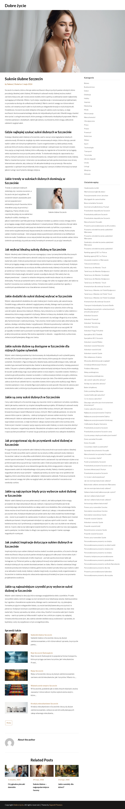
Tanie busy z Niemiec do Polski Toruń (98, 294)
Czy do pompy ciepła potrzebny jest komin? (100, 435)
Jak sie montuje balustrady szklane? (97, 481)
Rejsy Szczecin (37, 671)
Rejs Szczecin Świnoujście (42, 653)
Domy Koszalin (89, 443)
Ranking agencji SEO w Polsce (95, 252)
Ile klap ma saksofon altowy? (95, 384)
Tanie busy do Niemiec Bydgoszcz (96, 271)
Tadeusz (10, 84)
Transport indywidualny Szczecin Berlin (99, 305)
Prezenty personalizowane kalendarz (98, 571)
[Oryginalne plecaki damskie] (16, 770)
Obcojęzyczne (89, 121)
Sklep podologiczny (91, 372)
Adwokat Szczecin (91, 315)
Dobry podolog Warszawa (93, 391)
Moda (9, 723)
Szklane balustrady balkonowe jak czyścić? (100, 492)
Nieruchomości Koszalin (93, 222)
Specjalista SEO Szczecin (93, 338)
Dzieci (86, 91)
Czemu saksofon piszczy (93, 409)
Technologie (89, 147)
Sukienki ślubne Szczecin (41, 635)
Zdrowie (87, 174)
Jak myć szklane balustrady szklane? (97, 500)
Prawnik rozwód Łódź (92, 526)
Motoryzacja (88, 113)
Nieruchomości (89, 117)
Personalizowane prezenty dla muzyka (98, 575)
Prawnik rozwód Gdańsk (93, 519)
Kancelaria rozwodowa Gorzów (96, 511)
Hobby (86, 98)
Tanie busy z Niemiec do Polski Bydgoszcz (99, 290)
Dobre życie (15, 5)
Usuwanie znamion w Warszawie (96, 260)
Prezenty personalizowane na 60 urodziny (100, 226)
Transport (88, 151)
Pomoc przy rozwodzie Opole (95, 537)
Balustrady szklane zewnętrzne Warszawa (100, 484)
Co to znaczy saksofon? (93, 399)
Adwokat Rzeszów (91, 327)
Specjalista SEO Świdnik (93, 334)
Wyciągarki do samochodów (94, 199)
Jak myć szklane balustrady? (94, 496)
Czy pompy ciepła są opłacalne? (96, 447)
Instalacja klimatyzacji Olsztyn (95, 365)
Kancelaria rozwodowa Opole (95, 515)
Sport (86, 144)
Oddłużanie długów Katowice (95, 424)
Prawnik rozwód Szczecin (93, 534)
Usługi (86, 166)
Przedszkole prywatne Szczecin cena (98, 431)
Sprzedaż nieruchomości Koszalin (96, 450)
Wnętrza (87, 170)
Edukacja (87, 94)
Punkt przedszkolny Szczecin (95, 462)
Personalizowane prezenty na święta (98, 541)
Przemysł (87, 132)
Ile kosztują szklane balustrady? (96, 503)
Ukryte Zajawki (89, 159)
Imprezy (87, 102)
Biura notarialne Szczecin (93, 203)
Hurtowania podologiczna (93, 376)
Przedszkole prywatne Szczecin (96, 428)
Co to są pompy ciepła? (93, 458)
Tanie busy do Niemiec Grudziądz (96, 275)
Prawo (86, 129)
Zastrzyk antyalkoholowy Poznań (96, 207)
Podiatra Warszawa (91, 368)
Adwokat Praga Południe (93, 331)
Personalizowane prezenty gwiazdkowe (99, 560)
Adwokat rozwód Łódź (92, 349)
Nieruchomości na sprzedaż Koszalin (97, 454)
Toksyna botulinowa (91, 264)
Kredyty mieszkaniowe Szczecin (44, 703)
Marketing (88, 106)
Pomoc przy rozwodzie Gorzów (95, 507)
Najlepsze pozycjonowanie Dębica (96, 416)
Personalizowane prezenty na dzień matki (99, 545)
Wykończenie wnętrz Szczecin (44, 686)
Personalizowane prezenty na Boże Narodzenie (102, 564)
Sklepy (86, 140)
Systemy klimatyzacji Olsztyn (95, 469)
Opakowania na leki (91, 188)
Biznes (86, 83)
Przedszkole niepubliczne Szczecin (97, 211)
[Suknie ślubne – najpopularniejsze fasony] (41, 770)
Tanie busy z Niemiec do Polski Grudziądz (99, 298)
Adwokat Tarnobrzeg (92, 323)
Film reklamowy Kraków (93, 357)
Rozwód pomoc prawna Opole (95, 530)
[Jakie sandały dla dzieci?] (67, 770)
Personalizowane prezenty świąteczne (98, 549)
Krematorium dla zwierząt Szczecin (97, 286)
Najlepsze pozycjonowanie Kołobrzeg (98, 420)
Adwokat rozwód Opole (93, 353)
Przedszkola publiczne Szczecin (96, 214)
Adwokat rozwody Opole (93, 522)
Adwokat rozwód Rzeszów (94, 346)
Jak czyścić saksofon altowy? (95, 380)
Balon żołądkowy (90, 387)
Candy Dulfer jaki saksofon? (94, 395)
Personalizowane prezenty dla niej (97, 568)
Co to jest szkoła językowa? (94, 477)
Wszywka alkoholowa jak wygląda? (97, 361)
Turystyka (88, 155)
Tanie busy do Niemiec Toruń (95, 267)
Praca (86, 125)
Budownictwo (89, 87)
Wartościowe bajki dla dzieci (94, 192)
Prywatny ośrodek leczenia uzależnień (98, 249)
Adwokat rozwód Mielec (93, 342)
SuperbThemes (55, 805)
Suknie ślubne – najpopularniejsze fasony (41, 787)
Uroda (86, 163)
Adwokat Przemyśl (91, 319)
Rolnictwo (88, 136)
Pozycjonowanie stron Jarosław (96, 195)
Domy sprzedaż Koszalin (93, 439)
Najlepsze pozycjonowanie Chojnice (97, 413)
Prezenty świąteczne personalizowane (98, 556)
